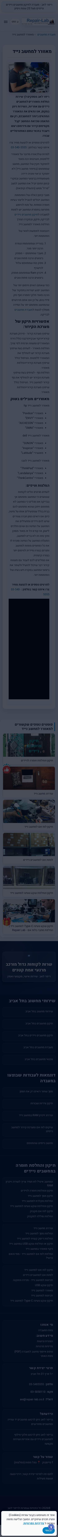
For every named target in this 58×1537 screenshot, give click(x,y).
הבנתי (48, 1530)
